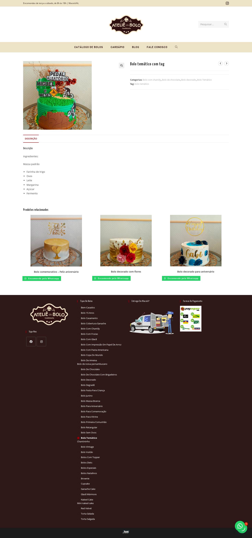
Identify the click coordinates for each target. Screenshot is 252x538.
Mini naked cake (85, 503)
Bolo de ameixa (89, 360)
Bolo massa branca (90, 401)
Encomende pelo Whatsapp (43, 278)
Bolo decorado (188, 79)
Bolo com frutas (89, 333)
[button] (121, 65)
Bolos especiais (88, 467)
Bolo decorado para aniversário (195, 271)
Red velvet (86, 508)
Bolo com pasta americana (94, 349)
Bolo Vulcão (87, 452)
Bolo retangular (89, 427)
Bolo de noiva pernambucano (92, 363)
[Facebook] (31, 341)
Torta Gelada (87, 513)
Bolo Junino (87, 395)
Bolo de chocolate (171, 79)
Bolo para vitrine (89, 416)
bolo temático (142, 83)
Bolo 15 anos (87, 312)
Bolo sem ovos (88, 432)
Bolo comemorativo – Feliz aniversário (56, 271)
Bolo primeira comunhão (94, 422)
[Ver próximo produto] (226, 63)
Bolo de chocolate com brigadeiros (99, 374)
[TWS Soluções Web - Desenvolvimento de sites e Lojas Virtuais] (126, 531)
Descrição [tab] (31, 138)
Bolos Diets (86, 462)
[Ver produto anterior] (220, 63)
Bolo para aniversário (92, 406)
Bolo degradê (88, 385)
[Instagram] (41, 341)
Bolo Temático (204, 79)
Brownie (85, 478)
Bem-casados (88, 307)
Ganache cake (88, 488)
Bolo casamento (89, 318)
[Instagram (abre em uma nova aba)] (227, 3)
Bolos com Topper (90, 457)
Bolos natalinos (89, 473)
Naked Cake (87, 499)
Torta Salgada (88, 519)
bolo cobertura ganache (93, 323)
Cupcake (85, 483)
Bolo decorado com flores (126, 271)
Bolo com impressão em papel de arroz (101, 344)
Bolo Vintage (87, 446)
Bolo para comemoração (93, 411)
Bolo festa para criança (93, 390)
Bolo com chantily (152, 79)
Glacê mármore (89, 494)
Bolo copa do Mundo (92, 355)
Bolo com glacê (89, 339)
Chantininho (83, 441)
